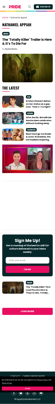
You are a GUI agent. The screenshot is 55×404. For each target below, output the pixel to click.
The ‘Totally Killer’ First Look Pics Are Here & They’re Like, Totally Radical (38, 291)
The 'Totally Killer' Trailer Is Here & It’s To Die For (27, 41)
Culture (30, 113)
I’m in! (27, 269)
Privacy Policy (42, 380)
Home (5, 17)
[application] (27, 159)
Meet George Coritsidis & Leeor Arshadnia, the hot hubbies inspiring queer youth (38, 138)
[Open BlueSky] (20, 393)
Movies (5, 33)
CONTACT (15, 376)
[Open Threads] (27, 393)
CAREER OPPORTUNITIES (33, 376)
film (28, 97)
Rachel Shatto (11, 49)
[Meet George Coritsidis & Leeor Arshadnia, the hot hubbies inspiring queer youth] (13, 134)
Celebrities (31, 130)
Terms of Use (7, 383)
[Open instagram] (34, 393)
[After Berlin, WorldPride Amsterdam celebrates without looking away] (13, 118)
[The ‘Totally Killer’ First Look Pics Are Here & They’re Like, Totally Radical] (13, 287)
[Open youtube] (41, 393)
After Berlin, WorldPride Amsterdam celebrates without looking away (39, 120)
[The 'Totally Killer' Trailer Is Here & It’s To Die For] (27, 68)
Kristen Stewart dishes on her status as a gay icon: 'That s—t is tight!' (38, 104)
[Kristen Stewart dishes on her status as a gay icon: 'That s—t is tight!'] (13, 101)
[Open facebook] (14, 393)
